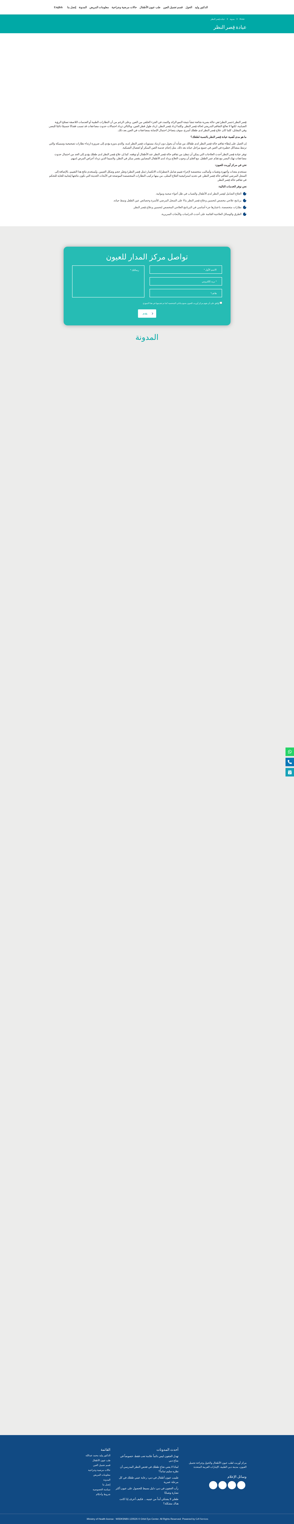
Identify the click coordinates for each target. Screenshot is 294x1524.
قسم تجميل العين (173, 7)
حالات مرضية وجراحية (124, 7)
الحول (188, 7)
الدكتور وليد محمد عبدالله (98, 1455)
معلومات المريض (99, 7)
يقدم (145, 313)
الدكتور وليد (201, 7)
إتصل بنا (71, 7)
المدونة (83, 7)
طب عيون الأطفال (150, 7)
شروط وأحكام (103, 1494)
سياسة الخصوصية (101, 1489)
